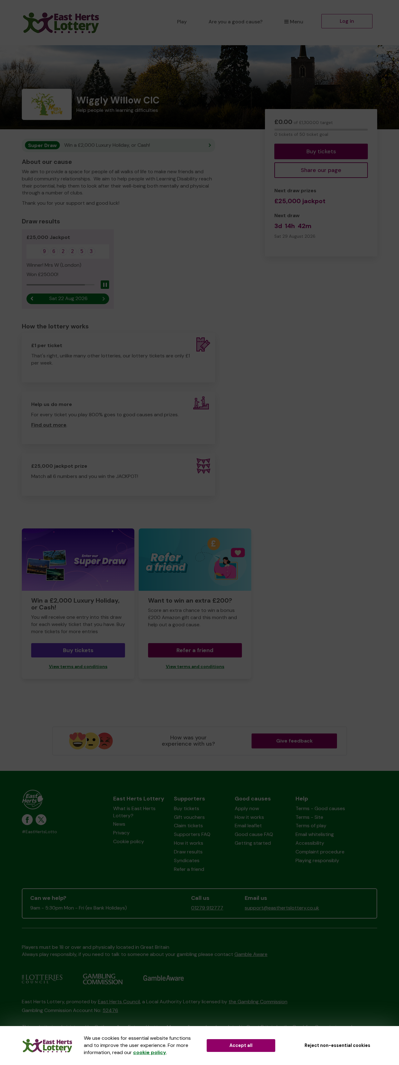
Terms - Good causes (320, 808)
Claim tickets (188, 825)
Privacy (121, 832)
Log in (347, 21)
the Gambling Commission (257, 1001)
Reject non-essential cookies (337, 1045)
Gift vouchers (189, 817)
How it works (188, 843)
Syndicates (187, 860)
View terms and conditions (78, 666)
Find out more (48, 425)
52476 (110, 1010)
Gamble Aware (250, 954)
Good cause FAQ (254, 834)
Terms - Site (309, 817)
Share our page (321, 170)
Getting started (253, 843)
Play (182, 21)
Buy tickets (321, 151)
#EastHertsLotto (39, 831)
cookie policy (149, 1052)
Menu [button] (296, 21)
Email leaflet (248, 825)
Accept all (240, 1045)
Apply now (247, 808)
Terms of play (311, 825)
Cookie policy (128, 841)
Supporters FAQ (192, 834)
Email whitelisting (315, 834)
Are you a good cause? (235, 21)
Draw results (188, 851)
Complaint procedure (320, 851)
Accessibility (310, 843)
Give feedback (294, 741)
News (119, 824)
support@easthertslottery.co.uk (282, 908)
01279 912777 (207, 908)
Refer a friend (195, 650)
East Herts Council (119, 1001)
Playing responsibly (317, 860)
